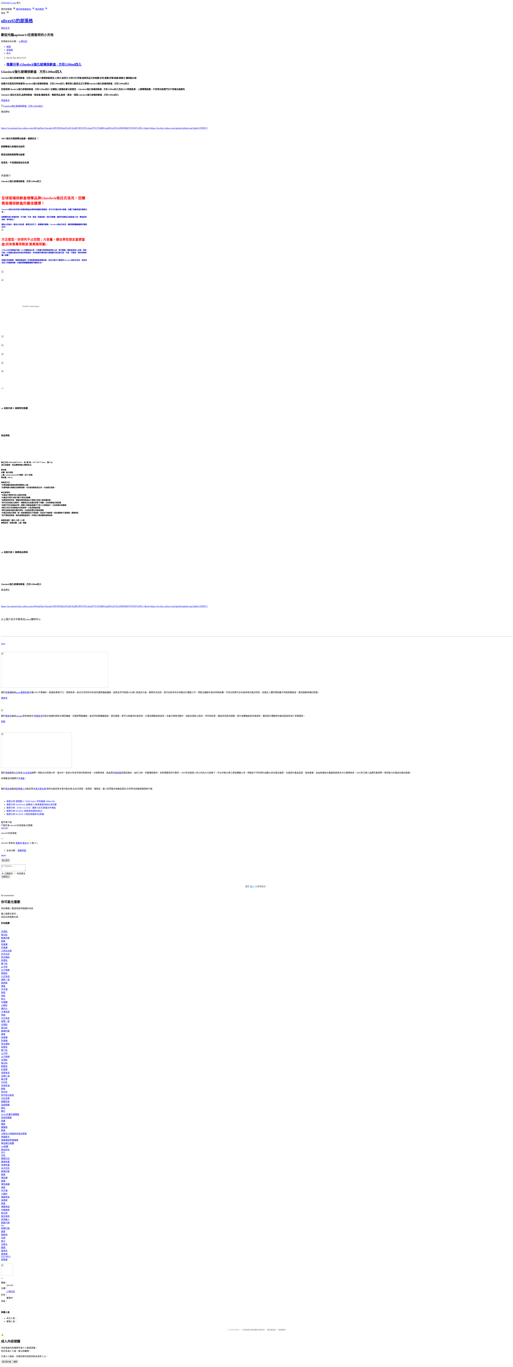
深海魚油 (5, 1085)
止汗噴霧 (5, 970)
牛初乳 (4, 1082)
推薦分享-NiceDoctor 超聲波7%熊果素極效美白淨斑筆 (31, 804)
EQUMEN (5, 1256)
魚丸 (3, 999)
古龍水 (4, 1244)
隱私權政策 (271, 1330)
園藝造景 (5, 1101)
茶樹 (3, 1238)
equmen (19, 716)
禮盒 (22, 778)
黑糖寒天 (5, 1137)
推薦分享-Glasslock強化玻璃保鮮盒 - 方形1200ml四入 (43, 64)
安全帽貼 (5, 957)
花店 (3, 1155)
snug (3, 643)
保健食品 (5, 1073)
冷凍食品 (5, 1012)
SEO (3, 1152)
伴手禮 (4, 989)
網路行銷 (5, 1223)
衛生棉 (8, 789)
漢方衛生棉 (40, 789)
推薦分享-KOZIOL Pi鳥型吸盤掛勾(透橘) (25, 814)
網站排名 (5, 1150)
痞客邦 (18, 843)
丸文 (16, 773)
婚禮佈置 (5, 1162)
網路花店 (5, 1158)
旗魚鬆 (118, 773)
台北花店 (5, 1168)
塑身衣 (4, 698)
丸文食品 (27, 773)
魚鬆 (3, 721)
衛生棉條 (5, 1216)
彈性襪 (4, 1178)
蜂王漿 (4, 1079)
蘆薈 (3, 1231)
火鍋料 (4, 1005)
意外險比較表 (7, 1095)
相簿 (8, 47)
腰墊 (3, 1124)
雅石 (3, 1108)
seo (2, 1225)
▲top (3, 855)
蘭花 (3, 1111)
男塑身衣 (5, 100)
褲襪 (3, 1181)
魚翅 (3, 1015)
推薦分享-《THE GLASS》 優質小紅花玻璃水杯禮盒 (31, 808)
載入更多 (5, 860)
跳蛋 (3, 1203)
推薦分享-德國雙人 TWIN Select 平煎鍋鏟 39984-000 (30, 801)
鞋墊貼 (4, 973)
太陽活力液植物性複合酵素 (14, 1134)
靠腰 (3, 1121)
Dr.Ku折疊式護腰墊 (10, 1114)
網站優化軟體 (7, 1143)
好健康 (4, 1069)
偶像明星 (22, 850)
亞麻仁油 (5, 1076)
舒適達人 (20, 789)
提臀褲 (4, 1259)
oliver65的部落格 (17, 20)
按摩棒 (4, 1200)
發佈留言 (5, 877)
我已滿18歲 (6, 1362)
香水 (3, 1241)
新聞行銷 (5, 1228)
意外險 (4, 1092)
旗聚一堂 (5, 980)
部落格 (9, 50)
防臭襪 (4, 947)
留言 (24, 843)
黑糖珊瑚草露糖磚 (9, 1140)
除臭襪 (8, 692)
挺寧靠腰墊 (6, 1117)
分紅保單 (5, 1098)
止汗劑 (4, 967)
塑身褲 (4, 1254)
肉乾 (3, 996)
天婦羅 (4, 1002)
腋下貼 (4, 963)
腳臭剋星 (25, 692)
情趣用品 (5, 1197)
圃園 (3, 1247)
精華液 (4, 1235)
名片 (8, 53)
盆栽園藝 (5, 1105)
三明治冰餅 (6, 951)
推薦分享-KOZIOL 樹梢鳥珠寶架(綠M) (24, 811)
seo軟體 (4, 1146)
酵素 (3, 1089)
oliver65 (4, 828)
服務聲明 (281, 1330)
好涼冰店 (5, 954)
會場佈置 (5, 1165)
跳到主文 (5, 28)
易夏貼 (4, 960)
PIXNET (237, 1330)
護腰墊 (4, 1127)
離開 (15, 1362)
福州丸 (4, 1008)
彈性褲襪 (5, 1184)
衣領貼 (4, 931)
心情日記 (23, 41)
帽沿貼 (4, 935)
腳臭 (3, 941)
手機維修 (5, 1210)
